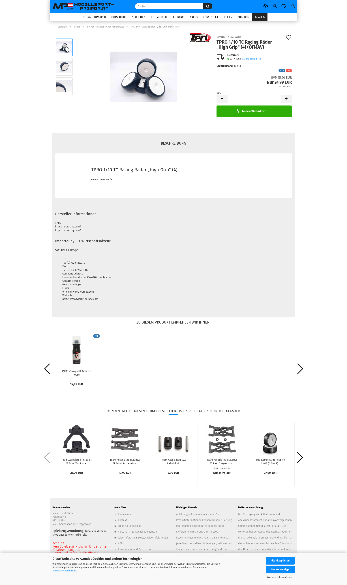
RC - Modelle (159, 17)
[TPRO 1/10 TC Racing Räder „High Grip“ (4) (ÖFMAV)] (143, 76)
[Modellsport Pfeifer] (84, 6)
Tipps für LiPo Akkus (129, 525)
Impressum (124, 514)
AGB (120, 543)
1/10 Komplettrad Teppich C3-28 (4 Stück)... (270, 461)
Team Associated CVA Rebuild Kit (173, 461)
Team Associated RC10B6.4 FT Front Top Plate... (76, 461)
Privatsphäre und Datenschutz (135, 549)
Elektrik (178, 17)
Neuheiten (138, 17)
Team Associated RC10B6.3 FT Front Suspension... (125, 461)
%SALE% (260, 17)
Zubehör (243, 17)
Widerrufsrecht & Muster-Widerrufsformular (143, 537)
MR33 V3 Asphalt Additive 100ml (76, 373)
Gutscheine (118, 17)
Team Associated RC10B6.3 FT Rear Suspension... (222, 461)
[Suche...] (207, 6)
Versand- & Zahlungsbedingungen (137, 531)
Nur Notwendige (280, 569)
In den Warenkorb (254, 111)
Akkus (194, 17)
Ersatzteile (211, 17)
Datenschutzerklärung (64, 570)
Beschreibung (173, 143)
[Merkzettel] (283, 6)
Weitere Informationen (280, 577)
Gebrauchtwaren (94, 17)
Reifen (228, 17)
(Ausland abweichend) (252, 59)
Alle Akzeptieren (280, 560)
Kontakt (122, 520)
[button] (265, 6)
